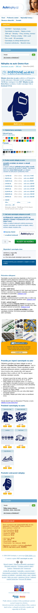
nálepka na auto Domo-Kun (9, 402)
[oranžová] (17, 138)
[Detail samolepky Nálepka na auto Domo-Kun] (5, 493)
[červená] (27, 138)
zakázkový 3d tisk (23, 577)
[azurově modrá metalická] (14, 152)
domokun (6, 510)
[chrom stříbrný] (4, 154)
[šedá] (14, 141)
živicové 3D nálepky (25, 579)
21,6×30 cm (8, 191)
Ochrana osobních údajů (25, 566)
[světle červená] (6, 138)
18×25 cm (8, 188)
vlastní (7, 200)
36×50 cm (8, 196)
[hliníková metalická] (9, 152)
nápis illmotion (7, 451)
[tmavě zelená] (22, 141)
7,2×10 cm (8, 175)
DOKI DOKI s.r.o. (30, 555)
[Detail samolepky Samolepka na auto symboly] (5, 446)
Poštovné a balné (12, 18)
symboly (7, 430)
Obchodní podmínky (10, 566)
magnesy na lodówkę (8, 575)
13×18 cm (8, 183)
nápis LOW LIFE (21, 409)
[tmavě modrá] (20, 141)
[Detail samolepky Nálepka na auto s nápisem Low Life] (18, 426)
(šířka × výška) (18, 175)
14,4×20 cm (8, 186)
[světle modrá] (9, 138)
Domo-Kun (7, 476)
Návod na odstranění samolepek (24, 564)
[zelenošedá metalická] (27, 152)
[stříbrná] (22, 138)
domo (11, 510)
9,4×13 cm (8, 178)
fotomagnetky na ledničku (10, 573)
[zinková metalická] (6, 152)
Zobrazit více (22, 293)
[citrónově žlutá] (14, 138)
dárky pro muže (12, 577)
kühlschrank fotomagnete (27, 573)
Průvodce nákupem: (8, 275)
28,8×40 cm (8, 194)
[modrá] (30, 138)
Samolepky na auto (7, 66)
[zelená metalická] (25, 152)
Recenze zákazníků (7, 20)
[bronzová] (33, 141)
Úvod (3, 18)
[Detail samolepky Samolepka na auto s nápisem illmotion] (5, 467)
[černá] (25, 138)
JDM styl (18, 66)
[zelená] (33, 138)
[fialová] (9, 141)
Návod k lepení (8, 564)
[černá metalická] (4, 152)
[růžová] (30, 141)
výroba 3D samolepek (9, 571)
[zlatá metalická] (20, 152)
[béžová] (6, 141)
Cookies (9, 568)
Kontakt (18, 20)
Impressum (27, 568)
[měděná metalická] (17, 152)
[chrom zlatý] (33, 152)
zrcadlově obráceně (11, 235)
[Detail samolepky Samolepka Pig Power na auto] (18, 446)
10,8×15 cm (8, 181)
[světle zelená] (12, 138)
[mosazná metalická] (22, 152)
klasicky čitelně (10, 232)
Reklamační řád (18, 568)
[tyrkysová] (27, 141)
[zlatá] (12, 141)
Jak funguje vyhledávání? (11, 57)
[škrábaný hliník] (30, 152)
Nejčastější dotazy (26, 18)
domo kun (17, 510)
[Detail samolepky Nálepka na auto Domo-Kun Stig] (5, 426)
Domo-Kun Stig (7, 409)
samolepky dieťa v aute (23, 575)
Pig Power (20, 430)
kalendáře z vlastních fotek (26, 571)
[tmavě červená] (17, 141)
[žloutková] (25, 141)
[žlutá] (4, 141)
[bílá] (4, 138)
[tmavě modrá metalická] (12, 152)
